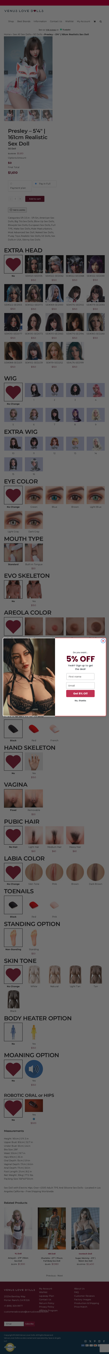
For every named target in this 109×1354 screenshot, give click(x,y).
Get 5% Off (80, 693)
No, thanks (80, 700)
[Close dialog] (103, 641)
